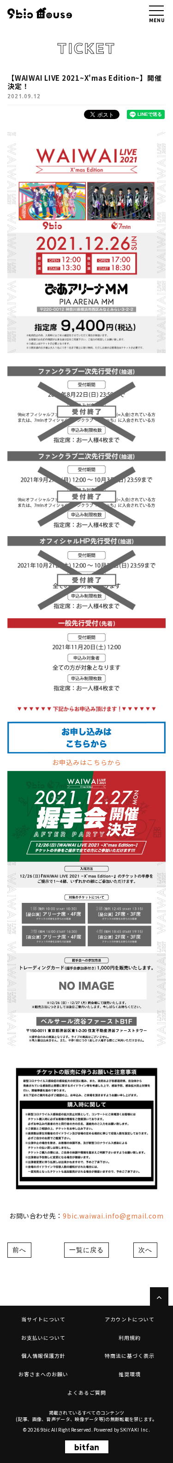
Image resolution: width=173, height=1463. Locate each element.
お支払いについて (43, 1337)
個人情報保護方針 (43, 1355)
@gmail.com (141, 1215)
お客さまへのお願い (43, 1374)
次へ (145, 1250)
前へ (19, 1250)
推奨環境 (130, 1374)
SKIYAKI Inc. (135, 1429)
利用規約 (130, 1337)
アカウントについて (130, 1319)
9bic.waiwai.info (91, 1215)
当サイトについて (43, 1319)
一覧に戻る (86, 1250)
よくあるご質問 (86, 1392)
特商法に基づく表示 (130, 1355)
